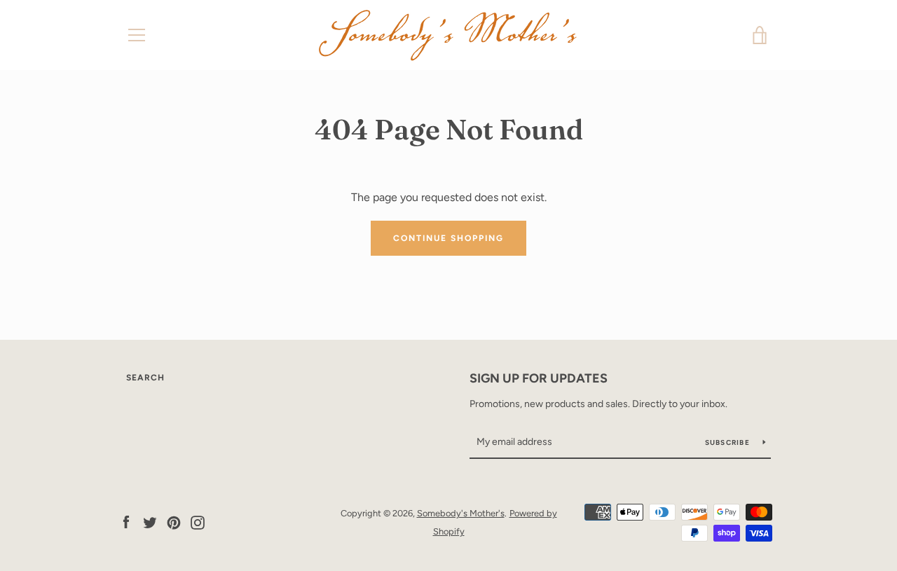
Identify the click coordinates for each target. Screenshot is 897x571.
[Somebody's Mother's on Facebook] (126, 521)
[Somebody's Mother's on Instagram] (198, 521)
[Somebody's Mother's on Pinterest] (174, 521)
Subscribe (729, 442)
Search (145, 378)
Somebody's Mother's (461, 513)
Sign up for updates (539, 378)
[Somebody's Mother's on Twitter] (150, 521)
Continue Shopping (448, 238)
